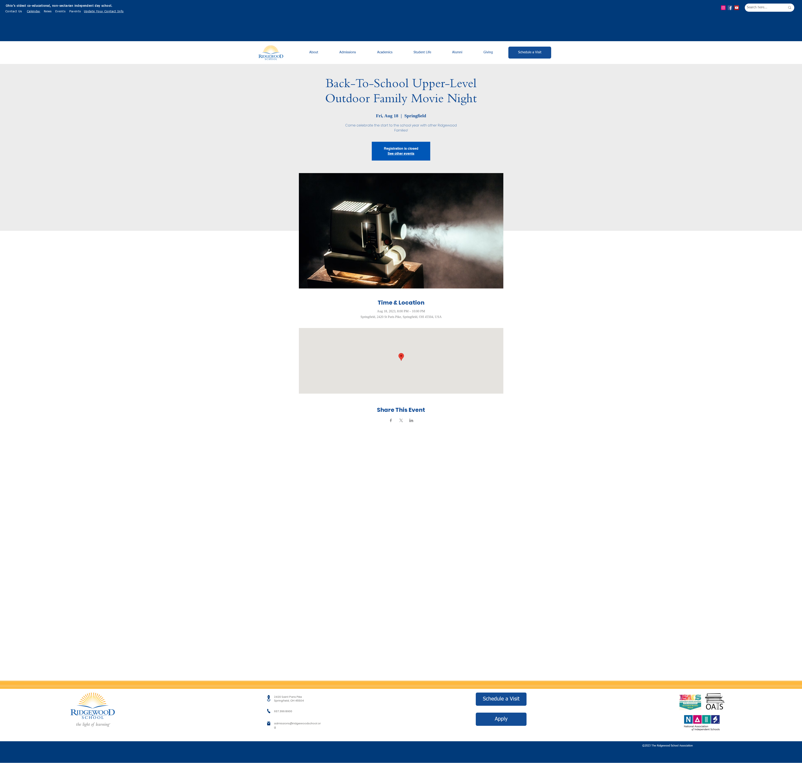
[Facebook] (730, 7)
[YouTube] (736, 7)
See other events (401, 154)
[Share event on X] (401, 420)
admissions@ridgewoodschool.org (297, 725)
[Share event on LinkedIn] (411, 420)
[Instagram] (723, 7)
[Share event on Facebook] (391, 420)
